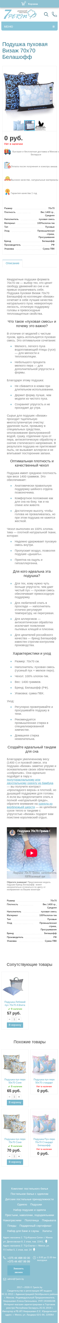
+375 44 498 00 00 (18, 1257)
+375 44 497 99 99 (18, 1261)
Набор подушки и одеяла (29, 1209)
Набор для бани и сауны (23, 1231)
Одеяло (22, 1204)
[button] (53, 69)
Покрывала (49, 1220)
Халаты (47, 1231)
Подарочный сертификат (36, 1225)
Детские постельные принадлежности (29, 1199)
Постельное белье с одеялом (29, 1193)
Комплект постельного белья (29, 1188)
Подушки (36, 1204)
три (34, 153)
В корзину (15, 1024)
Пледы (12, 1225)
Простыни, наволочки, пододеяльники (29, 1215)
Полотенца (32, 1220)
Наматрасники (12, 1220)
